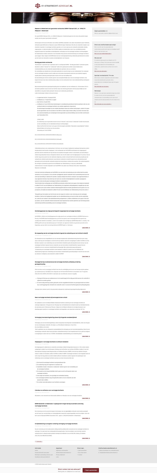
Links (57, 457)
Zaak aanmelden (91, 470)
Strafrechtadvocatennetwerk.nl (63, 452)
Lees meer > (86, 227)
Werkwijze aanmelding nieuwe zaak (44, 454)
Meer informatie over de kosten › (101, 86)
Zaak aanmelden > (100, 31)
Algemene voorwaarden (62, 450)
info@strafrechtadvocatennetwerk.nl (108, 452)
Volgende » (39, 441)
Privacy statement (60, 454)
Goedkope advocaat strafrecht (42, 457)
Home (36, 450)
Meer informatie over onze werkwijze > (102, 104)
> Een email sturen (82, 452)
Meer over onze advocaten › (100, 71)
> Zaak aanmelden (82, 450)
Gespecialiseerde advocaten (42, 452)
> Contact (79, 454)
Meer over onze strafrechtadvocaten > (102, 53)
